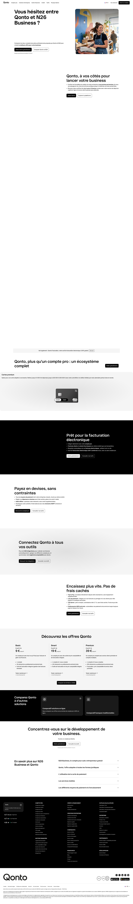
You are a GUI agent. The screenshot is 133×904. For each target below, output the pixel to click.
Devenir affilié (102, 844)
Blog (68, 855)
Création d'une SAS (71, 817)
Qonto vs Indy (70, 838)
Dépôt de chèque (39, 832)
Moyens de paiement (40, 828)
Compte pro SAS (39, 811)
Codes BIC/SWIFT (103, 811)
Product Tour (102, 819)
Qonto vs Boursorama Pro (73, 840)
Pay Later (69, 807)
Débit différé (19, 501)
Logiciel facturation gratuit (41, 842)
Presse (68, 859)
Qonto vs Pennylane (71, 836)
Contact (101, 826)
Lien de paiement (73, 598)
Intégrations (38, 853)
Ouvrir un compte (124, 2)
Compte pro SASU (39, 807)
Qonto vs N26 (70, 842)
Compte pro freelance (40, 815)
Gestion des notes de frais (41, 849)
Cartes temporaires (39, 824)
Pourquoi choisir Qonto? (104, 824)
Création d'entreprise (72, 815)
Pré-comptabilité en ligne (40, 844)
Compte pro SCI (38, 809)
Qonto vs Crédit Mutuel (72, 844)
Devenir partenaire (103, 842)
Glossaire (69, 857)
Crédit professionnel (71, 809)
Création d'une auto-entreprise (74, 819)
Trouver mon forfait (103, 821)
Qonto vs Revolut (71, 834)
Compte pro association (40, 817)
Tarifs (6, 804)
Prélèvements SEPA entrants (76, 606)
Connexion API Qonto (104, 855)
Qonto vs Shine (70, 832)
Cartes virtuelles (39, 826)
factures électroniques (92, 448)
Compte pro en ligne (39, 805)
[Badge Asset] (117, 875)
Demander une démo (104, 817)
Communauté (102, 832)
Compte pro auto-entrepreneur (42, 813)
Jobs (100, 828)
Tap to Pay (71, 594)
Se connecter (114, 2)
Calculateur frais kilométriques (106, 807)
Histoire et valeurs (103, 830)
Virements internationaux (41, 834)
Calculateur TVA (103, 805)
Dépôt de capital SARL (72, 826)
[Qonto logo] (6, 2)
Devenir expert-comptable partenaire (107, 840)
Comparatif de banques (72, 846)
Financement (70, 805)
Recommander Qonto (104, 846)
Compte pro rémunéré (40, 819)
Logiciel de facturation (40, 840)
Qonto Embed (102, 852)
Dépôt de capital (71, 821)
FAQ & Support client (72, 852)
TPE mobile (37, 830)
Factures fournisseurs (40, 851)
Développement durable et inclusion (107, 834)
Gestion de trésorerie (40, 846)
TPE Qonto (71, 602)
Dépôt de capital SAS (72, 824)
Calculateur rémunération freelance (107, 809)
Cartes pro (37, 822)
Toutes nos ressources (72, 861)
